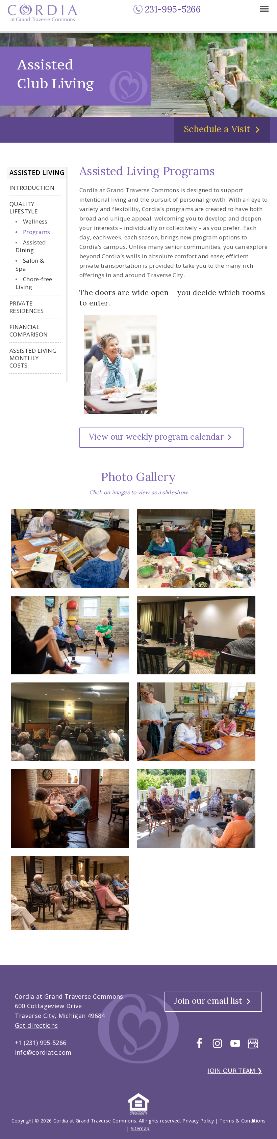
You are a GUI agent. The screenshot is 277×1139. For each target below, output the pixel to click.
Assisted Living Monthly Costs (32, 358)
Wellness (35, 221)
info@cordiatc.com (43, 1052)
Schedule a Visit (217, 129)
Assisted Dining (31, 246)
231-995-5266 (173, 9)
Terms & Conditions (243, 1120)
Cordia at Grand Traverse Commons (44, 16)
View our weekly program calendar (156, 437)
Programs (36, 232)
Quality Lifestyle (23, 207)
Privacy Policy (198, 1120)
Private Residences (26, 307)
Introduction (31, 188)
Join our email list (208, 1001)
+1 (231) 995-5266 (41, 1043)
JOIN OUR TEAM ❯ (235, 1071)
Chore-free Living (34, 283)
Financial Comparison (28, 330)
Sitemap (140, 1128)
